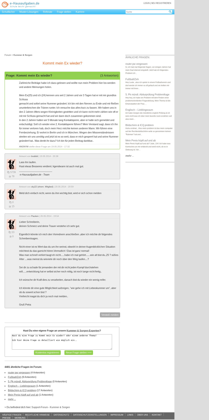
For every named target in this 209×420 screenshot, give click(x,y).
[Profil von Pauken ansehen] (11, 224)
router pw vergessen (19, 372)
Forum (8, 55)
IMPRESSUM (116, 415)
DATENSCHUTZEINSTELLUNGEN (90, 415)
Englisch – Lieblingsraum (21, 386)
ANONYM (23, 146)
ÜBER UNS (142, 415)
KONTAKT (157, 415)
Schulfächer (8, 12)
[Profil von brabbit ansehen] (11, 164)
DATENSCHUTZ (61, 415)
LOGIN (147, 3)
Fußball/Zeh (14, 377)
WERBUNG (20, 418)
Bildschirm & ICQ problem (22, 390)
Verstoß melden (110, 315)
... (129, 155)
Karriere (80, 12)
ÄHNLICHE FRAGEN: (137, 57)
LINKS (130, 415)
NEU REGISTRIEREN (161, 3)
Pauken (35, 216)
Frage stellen (64, 12)
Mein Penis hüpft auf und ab (23, 395)
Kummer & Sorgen (60, 407)
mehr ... (12, 399)
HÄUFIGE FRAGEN (11, 415)
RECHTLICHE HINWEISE (37, 415)
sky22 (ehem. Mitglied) (42, 186)
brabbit (34, 156)
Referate (47, 12)
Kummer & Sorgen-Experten (83, 330)
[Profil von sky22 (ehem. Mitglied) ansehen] (11, 194)
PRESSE (6, 418)
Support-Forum (40, 407)
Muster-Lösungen (28, 12)
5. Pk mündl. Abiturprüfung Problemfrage (30, 381)
